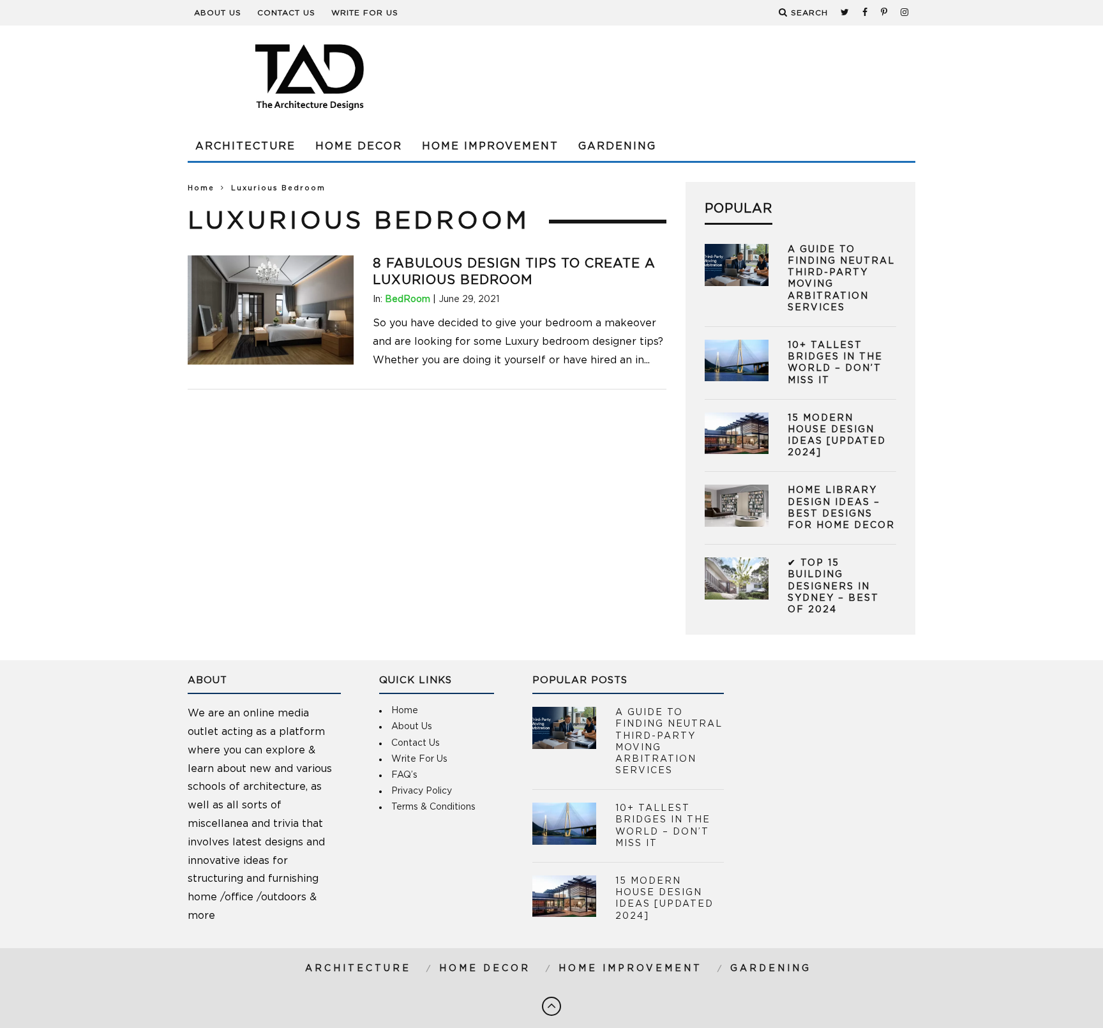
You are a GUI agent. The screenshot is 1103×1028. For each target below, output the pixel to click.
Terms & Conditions (433, 807)
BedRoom (407, 299)
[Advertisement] (683, 77)
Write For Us (364, 13)
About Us (217, 13)
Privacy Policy (421, 791)
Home (201, 188)
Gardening (617, 146)
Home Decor (358, 146)
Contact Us (286, 13)
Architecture (245, 146)
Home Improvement (490, 146)
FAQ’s (404, 775)
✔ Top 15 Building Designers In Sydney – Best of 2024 (833, 586)
